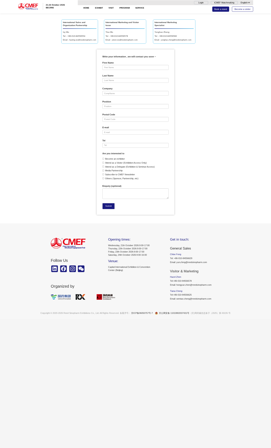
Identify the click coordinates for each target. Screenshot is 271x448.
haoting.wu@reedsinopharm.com (82, 40)
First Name (108, 63)
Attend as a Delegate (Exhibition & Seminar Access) (130, 167)
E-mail (105, 127)
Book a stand (220, 9)
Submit (108, 206)
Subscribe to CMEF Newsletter (120, 174)
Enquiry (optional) (111, 186)
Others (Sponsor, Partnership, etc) (121, 178)
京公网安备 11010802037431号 (174, 313)
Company (107, 88)
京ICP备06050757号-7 (142, 313)
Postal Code (108, 114)
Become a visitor (242, 9)
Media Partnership (114, 170)
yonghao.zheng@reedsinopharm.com (176, 40)
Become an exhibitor (115, 159)
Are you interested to (113, 153)
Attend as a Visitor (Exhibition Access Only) (126, 163)
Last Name (107, 75)
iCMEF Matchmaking (224, 2)
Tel (103, 140)
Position (106, 101)
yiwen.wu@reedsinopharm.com (125, 40)
